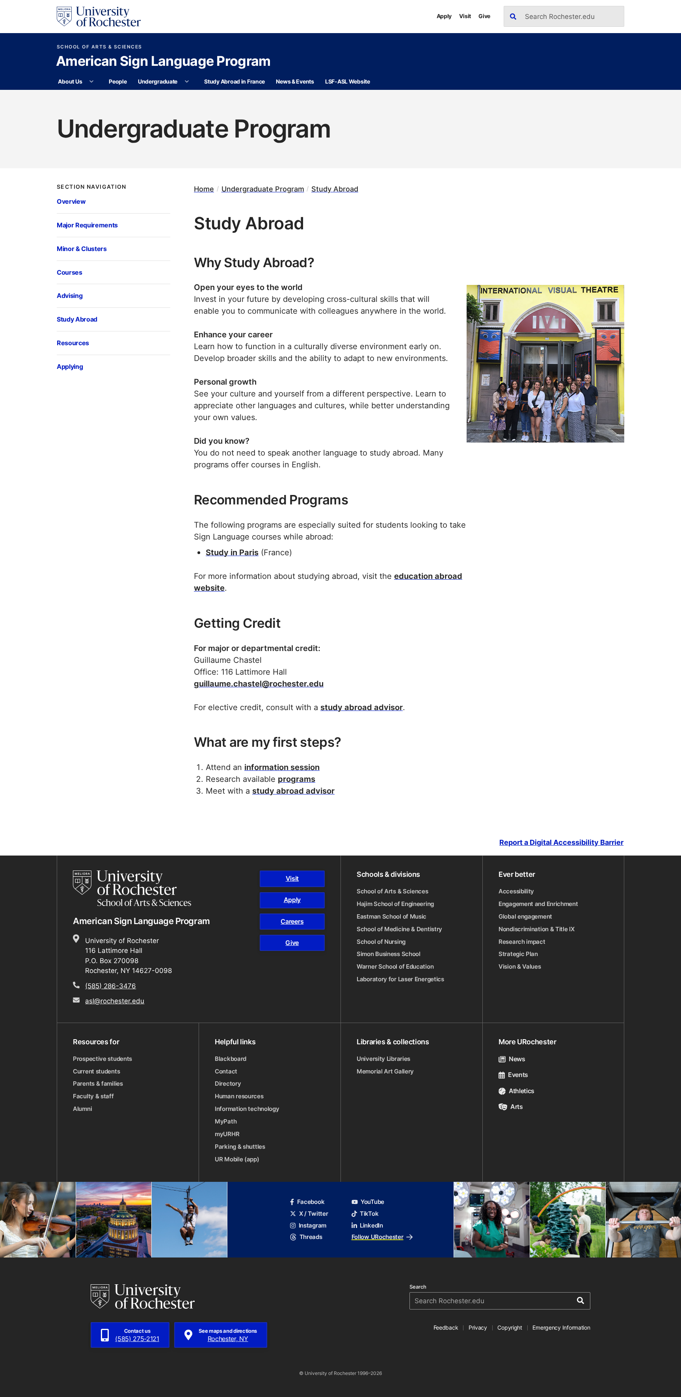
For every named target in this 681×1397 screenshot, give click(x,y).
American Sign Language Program (163, 62)
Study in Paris (232, 552)
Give (484, 16)
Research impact (522, 942)
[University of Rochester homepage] (99, 16)
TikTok (369, 1213)
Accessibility (516, 891)
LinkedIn (371, 1225)
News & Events (295, 81)
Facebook (310, 1202)
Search (417, 1286)
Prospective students (102, 1059)
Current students (96, 1071)
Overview (71, 201)
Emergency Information (561, 1327)
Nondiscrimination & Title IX (537, 929)
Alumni (82, 1109)
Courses (69, 272)
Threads (311, 1237)
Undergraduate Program (262, 189)
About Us (70, 81)
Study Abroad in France (234, 81)
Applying (70, 366)
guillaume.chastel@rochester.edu (259, 683)
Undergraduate (157, 81)
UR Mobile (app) (237, 1159)
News (517, 1059)
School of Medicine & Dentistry (399, 929)
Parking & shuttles (240, 1146)
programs (296, 778)
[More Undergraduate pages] (187, 81)
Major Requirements (87, 224)
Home (204, 189)
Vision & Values (520, 966)
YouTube (372, 1202)
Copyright (509, 1327)
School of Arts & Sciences (99, 47)
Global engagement (525, 916)
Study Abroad (77, 319)
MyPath (225, 1121)
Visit (465, 16)
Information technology (247, 1109)
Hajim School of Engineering (395, 904)
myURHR (227, 1134)
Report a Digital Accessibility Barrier (561, 842)
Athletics (521, 1090)
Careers (292, 921)
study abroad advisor (361, 706)
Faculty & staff (93, 1096)
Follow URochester (378, 1237)
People (118, 81)
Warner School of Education (395, 966)
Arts (516, 1106)
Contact (226, 1071)
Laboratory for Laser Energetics (400, 979)
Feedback (446, 1327)
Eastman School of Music (391, 916)
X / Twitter (313, 1213)
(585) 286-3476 (110, 985)
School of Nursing (381, 942)
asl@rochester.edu (114, 1000)
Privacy (478, 1327)
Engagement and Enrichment (538, 904)
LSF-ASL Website (347, 81)
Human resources (239, 1096)
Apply (444, 16)
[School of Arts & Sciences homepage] (133, 888)
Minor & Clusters (82, 248)
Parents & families (98, 1083)
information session (282, 766)
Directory (228, 1083)
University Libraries (383, 1059)
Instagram (312, 1225)
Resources (73, 342)
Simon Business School (389, 954)
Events (518, 1074)
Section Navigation (92, 187)
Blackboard (230, 1059)
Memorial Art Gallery (385, 1071)
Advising (69, 295)
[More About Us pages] (91, 81)
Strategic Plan (518, 954)
